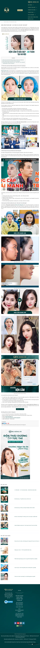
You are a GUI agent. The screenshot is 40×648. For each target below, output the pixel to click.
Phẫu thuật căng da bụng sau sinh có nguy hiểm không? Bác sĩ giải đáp (26, 558)
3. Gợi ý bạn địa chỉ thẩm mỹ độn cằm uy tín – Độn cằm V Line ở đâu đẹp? (13, 62)
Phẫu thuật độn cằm (4, 70)
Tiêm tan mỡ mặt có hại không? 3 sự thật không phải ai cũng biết (25, 576)
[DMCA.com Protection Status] (19, 626)
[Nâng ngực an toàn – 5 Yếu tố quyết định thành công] (4, 553)
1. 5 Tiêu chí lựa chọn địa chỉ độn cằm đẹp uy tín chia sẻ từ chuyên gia (13, 59)
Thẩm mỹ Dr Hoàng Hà (19, 204)
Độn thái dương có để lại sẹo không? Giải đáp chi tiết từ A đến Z (25, 507)
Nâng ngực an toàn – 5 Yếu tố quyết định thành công (23, 549)
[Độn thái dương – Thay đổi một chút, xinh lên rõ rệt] (4, 502)
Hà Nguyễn (4, 421)
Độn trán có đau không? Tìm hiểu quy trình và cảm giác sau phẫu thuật (26, 516)
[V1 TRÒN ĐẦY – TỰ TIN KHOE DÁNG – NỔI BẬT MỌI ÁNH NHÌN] (4, 493)
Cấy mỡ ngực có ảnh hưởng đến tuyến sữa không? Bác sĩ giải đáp (25, 567)
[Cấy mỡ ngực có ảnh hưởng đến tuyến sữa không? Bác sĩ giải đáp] (4, 571)
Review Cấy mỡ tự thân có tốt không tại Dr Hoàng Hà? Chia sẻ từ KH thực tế (27, 541)
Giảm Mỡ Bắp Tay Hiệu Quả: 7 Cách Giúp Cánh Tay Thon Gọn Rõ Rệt (26, 525)
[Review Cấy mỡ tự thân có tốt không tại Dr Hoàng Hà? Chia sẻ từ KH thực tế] (4, 544)
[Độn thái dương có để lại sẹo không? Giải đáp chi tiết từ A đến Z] (4, 511)
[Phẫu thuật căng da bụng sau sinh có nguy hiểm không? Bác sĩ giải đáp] (4, 562)
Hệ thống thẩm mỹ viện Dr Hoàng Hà (8, 63)
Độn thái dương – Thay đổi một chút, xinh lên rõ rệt (23, 498)
